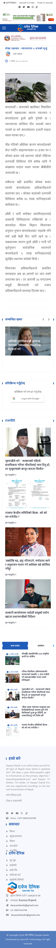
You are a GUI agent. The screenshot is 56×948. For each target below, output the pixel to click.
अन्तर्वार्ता (13, 846)
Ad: (18, 910)
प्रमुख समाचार (16, 836)
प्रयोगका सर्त (15, 875)
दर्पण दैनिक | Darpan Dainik (37, 935)
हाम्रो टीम (13, 870)
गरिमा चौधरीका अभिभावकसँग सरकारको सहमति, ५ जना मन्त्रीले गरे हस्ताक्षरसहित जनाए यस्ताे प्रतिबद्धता (35, 676)
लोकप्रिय (41, 645)
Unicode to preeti (26, 2)
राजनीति (13, 850)
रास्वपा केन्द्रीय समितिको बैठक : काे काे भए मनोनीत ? (26, 515)
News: (23, 818)
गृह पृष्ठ (13, 860)
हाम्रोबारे (13, 865)
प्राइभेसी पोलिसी (17, 879)
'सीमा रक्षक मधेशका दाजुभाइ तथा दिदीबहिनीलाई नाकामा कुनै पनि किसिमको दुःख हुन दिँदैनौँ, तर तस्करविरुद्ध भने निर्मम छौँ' (36, 711)
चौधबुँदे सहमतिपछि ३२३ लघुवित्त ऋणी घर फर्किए (35, 655)
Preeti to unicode (45, 2)
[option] (28, 341)
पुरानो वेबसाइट (11, 2)
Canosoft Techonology (30, 939)
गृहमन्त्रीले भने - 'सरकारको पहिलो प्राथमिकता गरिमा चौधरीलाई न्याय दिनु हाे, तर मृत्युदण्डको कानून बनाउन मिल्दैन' (27, 465)
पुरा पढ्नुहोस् (10, 474)
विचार (12, 841)
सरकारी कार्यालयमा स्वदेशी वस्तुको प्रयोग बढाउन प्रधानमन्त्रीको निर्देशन (27, 615)
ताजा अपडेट (15, 645)
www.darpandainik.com (18, 779)
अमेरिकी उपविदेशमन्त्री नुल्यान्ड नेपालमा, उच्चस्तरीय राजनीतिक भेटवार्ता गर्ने (24, 345)
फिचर (12, 831)
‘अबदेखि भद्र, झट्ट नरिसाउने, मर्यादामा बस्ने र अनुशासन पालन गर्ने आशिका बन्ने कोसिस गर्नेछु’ (27, 565)
